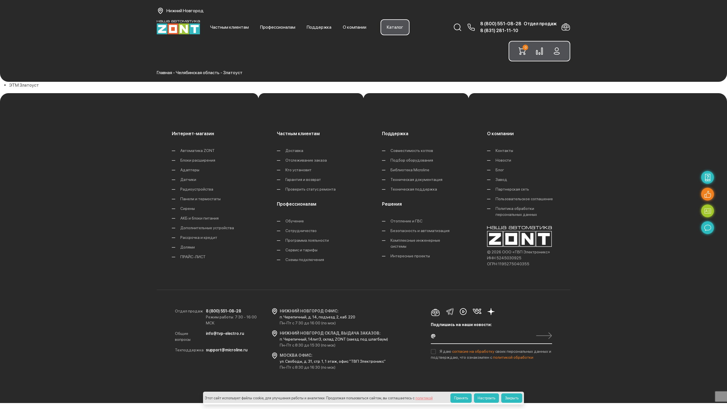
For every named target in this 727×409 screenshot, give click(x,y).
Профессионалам (277, 27)
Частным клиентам (229, 27)
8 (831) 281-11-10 (499, 30)
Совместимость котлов (411, 150)
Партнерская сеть (512, 189)
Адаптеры (189, 170)
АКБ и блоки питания (199, 218)
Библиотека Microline (409, 170)
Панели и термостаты (200, 199)
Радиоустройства (196, 189)
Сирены (187, 208)
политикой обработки (513, 357)
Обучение (294, 221)
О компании (354, 27)
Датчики (188, 179)
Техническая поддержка (413, 189)
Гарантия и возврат (303, 179)
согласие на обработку (473, 351)
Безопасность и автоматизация (420, 230)
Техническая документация (416, 179)
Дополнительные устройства (207, 228)
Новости (503, 160)
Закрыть (512, 398)
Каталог (395, 27)
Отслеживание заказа (306, 160)
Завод (501, 179)
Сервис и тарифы (301, 250)
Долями (187, 247)
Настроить (486, 398)
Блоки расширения (197, 160)
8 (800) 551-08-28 (500, 23)
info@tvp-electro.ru (225, 333)
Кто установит (298, 170)
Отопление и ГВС (406, 221)
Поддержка (319, 27)
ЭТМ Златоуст (24, 85)
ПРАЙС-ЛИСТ (193, 256)
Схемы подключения (304, 259)
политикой (424, 398)
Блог (500, 170)
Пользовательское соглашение (524, 199)
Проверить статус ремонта (310, 189)
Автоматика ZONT (197, 150)
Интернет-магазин (193, 133)
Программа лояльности (307, 240)
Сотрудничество (301, 230)
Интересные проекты (410, 256)
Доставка (294, 150)
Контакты (504, 150)
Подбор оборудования (411, 160)
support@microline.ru (226, 350)
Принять (461, 398)
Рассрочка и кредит (198, 237)
